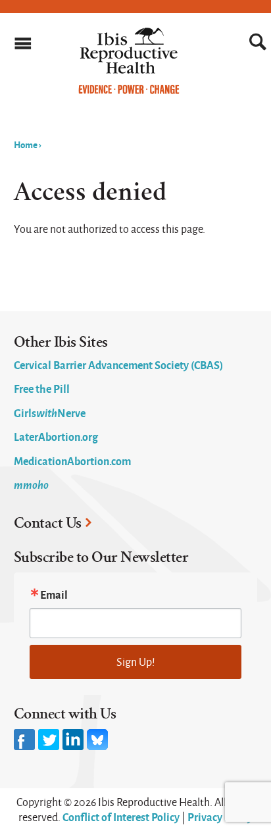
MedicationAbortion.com (72, 460)
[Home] (129, 91)
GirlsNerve (50, 412)
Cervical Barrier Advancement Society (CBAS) (118, 364)
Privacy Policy (220, 816)
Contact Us (48, 523)
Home (25, 144)
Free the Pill (42, 388)
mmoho (31, 484)
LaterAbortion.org (56, 436)
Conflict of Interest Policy (121, 816)
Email (54, 594)
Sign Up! (135, 661)
